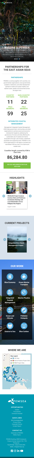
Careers (17, 409)
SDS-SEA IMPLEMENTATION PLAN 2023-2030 (17, 165)
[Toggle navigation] (30, 2)
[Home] (7, 2)
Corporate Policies (17, 424)
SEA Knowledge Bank (17, 420)
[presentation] (3, 30)
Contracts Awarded (17, 413)
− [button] (4, 358)
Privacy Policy (17, 422)
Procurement (17, 411)
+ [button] (4, 356)
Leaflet (30, 388)
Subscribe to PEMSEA (17, 433)
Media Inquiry (17, 435)
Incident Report (17, 426)
